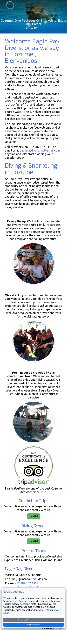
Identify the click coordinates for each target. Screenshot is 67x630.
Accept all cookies (33, 624)
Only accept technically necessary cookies (33, 620)
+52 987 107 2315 (26, 583)
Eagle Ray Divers (10, 9)
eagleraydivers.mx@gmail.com (40, 150)
